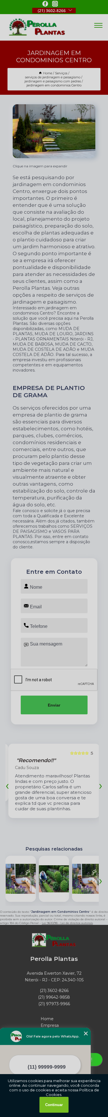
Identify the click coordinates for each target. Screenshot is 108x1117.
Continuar (54, 1105)
